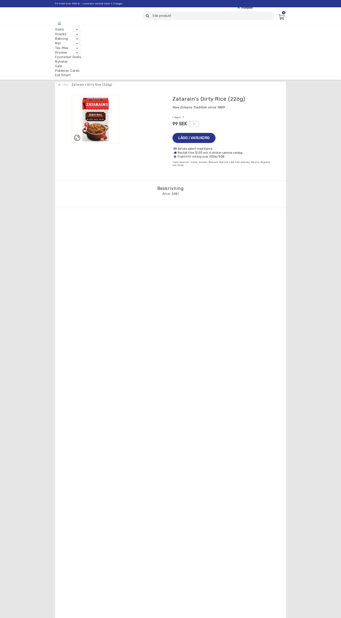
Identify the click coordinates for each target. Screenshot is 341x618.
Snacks (60, 34)
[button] (281, 18)
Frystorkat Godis (68, 57)
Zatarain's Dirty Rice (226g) (92, 84)
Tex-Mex (61, 48)
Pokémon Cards (67, 71)
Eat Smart (63, 75)
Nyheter (61, 61)
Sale (58, 66)
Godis (59, 29)
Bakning (61, 39)
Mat (58, 43)
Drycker (61, 52)
